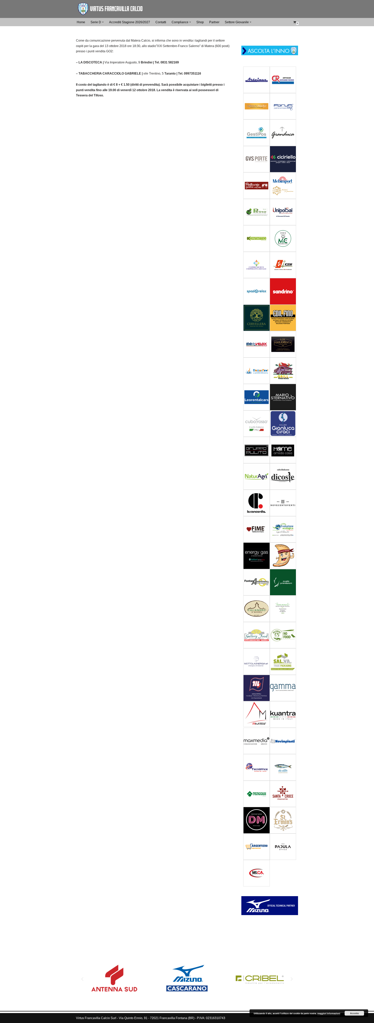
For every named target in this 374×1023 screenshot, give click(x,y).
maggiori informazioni (328, 1013)
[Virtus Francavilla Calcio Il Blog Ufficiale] (110, 9)
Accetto (354, 1013)
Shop (200, 22)
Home (81, 22)
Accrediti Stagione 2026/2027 (129, 22)
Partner (214, 22)
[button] (103, 22)
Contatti (160, 22)
